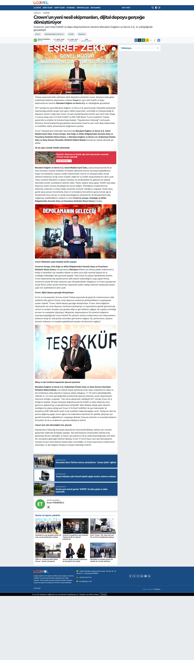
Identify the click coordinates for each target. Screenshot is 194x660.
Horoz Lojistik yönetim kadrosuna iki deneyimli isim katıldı (75, 560)
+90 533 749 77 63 (85, 577)
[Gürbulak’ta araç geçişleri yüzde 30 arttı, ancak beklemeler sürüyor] (48, 526)
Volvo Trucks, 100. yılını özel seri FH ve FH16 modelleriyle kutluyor (102, 536)
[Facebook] (130, 576)
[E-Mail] (48, 507)
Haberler (37, 13)
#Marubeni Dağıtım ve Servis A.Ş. (54, 34)
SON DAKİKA (95, 8)
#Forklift (71, 34)
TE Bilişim (156, 589)
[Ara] (153, 8)
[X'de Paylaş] (139, 40)
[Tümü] (158, 48)
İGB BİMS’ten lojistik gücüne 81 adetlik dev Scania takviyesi (101, 560)
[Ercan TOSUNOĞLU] (40, 504)
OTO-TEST (126, 8)
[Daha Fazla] (147, 40)
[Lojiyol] (41, 2)
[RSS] (149, 576)
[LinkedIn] (141, 576)
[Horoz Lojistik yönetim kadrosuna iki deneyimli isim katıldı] (75, 550)
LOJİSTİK (37, 8)
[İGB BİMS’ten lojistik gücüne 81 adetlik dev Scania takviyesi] (103, 550)
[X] (134, 576)
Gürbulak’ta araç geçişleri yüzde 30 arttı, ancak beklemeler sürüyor (48, 536)
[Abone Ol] (158, 40)
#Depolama (81, 34)
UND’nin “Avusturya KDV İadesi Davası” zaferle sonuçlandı (46, 560)
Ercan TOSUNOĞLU (55, 502)
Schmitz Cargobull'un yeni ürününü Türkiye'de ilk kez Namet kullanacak (75, 537)
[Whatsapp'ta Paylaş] (143, 40)
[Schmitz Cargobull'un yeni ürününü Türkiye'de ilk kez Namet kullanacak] (75, 526)
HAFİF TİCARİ (59, 8)
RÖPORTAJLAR (83, 8)
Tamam (103, 594)
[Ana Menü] (159, 8)
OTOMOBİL (70, 8)
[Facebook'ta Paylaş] (135, 40)
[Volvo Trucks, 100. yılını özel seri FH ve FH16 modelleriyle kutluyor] (103, 526)
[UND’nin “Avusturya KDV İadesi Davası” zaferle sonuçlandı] (48, 550)
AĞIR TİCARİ (47, 8)
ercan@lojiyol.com (85, 581)
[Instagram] (138, 576)
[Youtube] (145, 576)
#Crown (37, 34)
